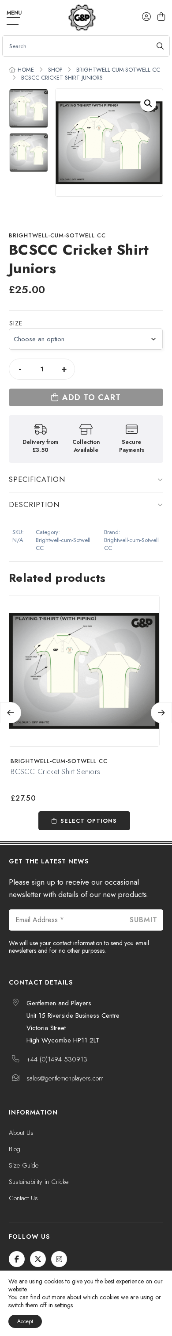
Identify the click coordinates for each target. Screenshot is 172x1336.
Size (15, 323)
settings (64, 1305)
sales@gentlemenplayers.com (65, 1078)
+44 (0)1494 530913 (56, 1059)
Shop (55, 69)
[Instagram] (59, 1259)
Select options (88, 821)
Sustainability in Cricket (39, 1182)
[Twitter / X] (38, 1259)
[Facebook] (17, 1259)
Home (26, 69)
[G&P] (81, 17)
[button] (148, 103)
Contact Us (23, 1198)
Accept (25, 1321)
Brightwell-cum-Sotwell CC (118, 69)
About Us (21, 1133)
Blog (14, 1149)
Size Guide (23, 1165)
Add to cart (91, 397)
